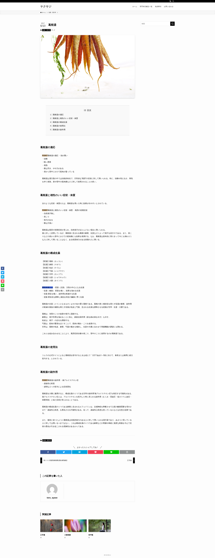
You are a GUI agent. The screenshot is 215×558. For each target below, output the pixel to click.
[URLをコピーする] (127, 452)
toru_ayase (52, 498)
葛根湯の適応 (58, 115)
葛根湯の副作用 (59, 130)
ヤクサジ (46, 6)
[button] (48, 452)
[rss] (170, 1)
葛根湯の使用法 (59, 126)
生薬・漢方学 (46, 30)
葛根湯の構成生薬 (60, 122)
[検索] (173, 1)
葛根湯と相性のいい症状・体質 (65, 118)
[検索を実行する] (172, 24)
